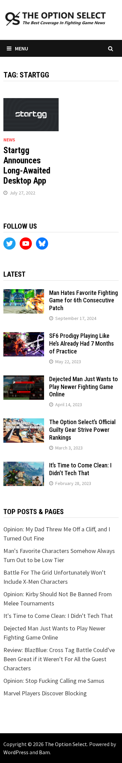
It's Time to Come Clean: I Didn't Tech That (58, 616)
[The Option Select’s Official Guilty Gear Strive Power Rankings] (23, 423)
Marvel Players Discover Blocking (45, 693)
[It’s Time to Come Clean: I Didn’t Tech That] (23, 466)
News (9, 140)
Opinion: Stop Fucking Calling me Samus (53, 681)
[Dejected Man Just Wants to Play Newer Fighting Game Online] (23, 380)
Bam (44, 752)
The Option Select (66, 744)
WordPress (15, 752)
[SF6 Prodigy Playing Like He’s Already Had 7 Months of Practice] (23, 337)
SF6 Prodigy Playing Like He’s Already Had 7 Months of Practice (81, 343)
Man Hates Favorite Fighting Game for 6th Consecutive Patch (83, 300)
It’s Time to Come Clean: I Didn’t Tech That (80, 469)
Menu (21, 48)
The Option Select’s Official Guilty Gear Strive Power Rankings (82, 429)
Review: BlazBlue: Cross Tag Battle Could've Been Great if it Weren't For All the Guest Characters (59, 659)
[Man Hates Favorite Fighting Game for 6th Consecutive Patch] (23, 294)
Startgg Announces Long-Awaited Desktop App (26, 165)
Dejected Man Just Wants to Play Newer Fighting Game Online (83, 386)
